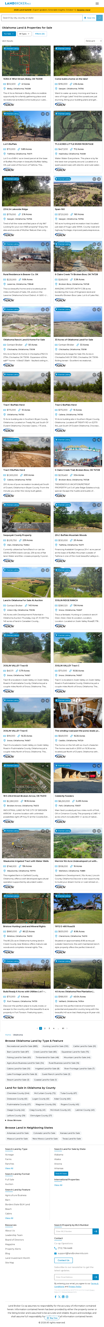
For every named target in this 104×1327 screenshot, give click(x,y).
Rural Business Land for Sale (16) (64, 1063)
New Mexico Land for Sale (45, 1138)
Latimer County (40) (85, 1110)
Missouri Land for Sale (17, 1138)
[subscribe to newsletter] (95, 1277)
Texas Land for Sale (72, 1138)
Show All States (61, 1174)
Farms (8, 1159)
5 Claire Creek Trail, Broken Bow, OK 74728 (77, 470)
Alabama (58, 1154)
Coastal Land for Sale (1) (45, 1080)
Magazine (10, 1244)
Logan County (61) (40, 1099)
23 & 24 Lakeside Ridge (15, 209)
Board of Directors (14, 1240)
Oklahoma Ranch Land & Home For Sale (24, 340)
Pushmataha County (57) (19, 1104)
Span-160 (60, 209)
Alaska (57, 1159)
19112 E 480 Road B (65, 926)
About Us (10, 1230)
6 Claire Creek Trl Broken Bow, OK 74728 (76, 274)
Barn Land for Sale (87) (18, 1052)
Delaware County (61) (17, 1099)
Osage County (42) (16, 1110)
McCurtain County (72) (45, 1093)
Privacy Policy (75, 1286)
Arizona (58, 1164)
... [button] (58, 1028)
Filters (40, 34)
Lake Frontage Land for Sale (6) (22, 1074)
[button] (37, 1028)
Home (8, 1035)
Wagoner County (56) (46, 1104)
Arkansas (58, 1168)
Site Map (9, 1262)
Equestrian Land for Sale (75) (75, 1052)
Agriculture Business (15, 1195)
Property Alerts (13, 1249)
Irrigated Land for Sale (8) (47, 1068)
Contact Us (63, 1260)
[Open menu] (97, 3)
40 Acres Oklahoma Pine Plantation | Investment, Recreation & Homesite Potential (74, 992)
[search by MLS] (95, 1231)
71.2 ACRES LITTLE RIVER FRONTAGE (74, 144)
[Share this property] (47, 49)
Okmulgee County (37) (41, 1115)
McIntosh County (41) (60, 1110)
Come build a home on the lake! (71, 79)
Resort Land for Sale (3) (18, 1080)
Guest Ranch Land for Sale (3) (56, 1074)
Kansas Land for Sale (70, 1133)
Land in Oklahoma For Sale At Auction (23, 600)
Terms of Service (67, 1292)
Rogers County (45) (70, 1104)
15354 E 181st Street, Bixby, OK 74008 (22, 79)
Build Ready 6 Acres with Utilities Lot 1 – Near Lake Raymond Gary (24, 992)
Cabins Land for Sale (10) (18, 1068)
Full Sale (9, 1179)
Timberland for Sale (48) (47, 1057)
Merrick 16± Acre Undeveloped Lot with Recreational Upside (75, 861)
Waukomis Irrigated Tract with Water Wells (26, 861)
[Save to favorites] (43, 49)
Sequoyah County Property (17, 535)
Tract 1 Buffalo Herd (13, 405)
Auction (9, 1184)
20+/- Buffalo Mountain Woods (71, 535)
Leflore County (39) (16, 1115)
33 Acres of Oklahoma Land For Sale (74, 340)
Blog (7, 1253)
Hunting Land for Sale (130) (55, 1046)
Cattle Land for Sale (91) (84, 1046)
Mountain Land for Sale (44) (77, 1057)
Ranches (9, 1164)
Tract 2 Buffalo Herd (65, 405)
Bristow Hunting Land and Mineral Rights (24, 926)
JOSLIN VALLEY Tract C (67, 665)
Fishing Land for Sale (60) (19, 1057)
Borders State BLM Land (17, 1204)
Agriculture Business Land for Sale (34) (25, 1063)
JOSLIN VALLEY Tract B (15, 665)
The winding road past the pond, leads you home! (77, 731)
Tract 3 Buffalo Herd (14, 470)
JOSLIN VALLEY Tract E (15, 731)
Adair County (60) (62, 1099)
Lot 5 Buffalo (10, 144)
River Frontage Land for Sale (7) (79, 1068)
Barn (7, 1200)
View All (9, 1168)
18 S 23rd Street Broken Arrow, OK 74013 (24, 796)
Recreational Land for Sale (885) (22, 1046)
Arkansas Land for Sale (18, 1133)
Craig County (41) (38, 1110)
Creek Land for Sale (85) (45, 1052)
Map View (53, 1318)
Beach (8, 1209)
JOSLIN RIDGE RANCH (66, 600)
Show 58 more (14, 1120)
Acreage (9, 1154)
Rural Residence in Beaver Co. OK (20, 274)
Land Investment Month (17, 1258)
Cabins (8, 1213)
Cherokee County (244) (18, 1093)
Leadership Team (14, 1235)
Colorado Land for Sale (44, 1133)
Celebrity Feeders (64, 796)
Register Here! (83, 10)
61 (63, 1028)
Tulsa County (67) (68, 1093)
